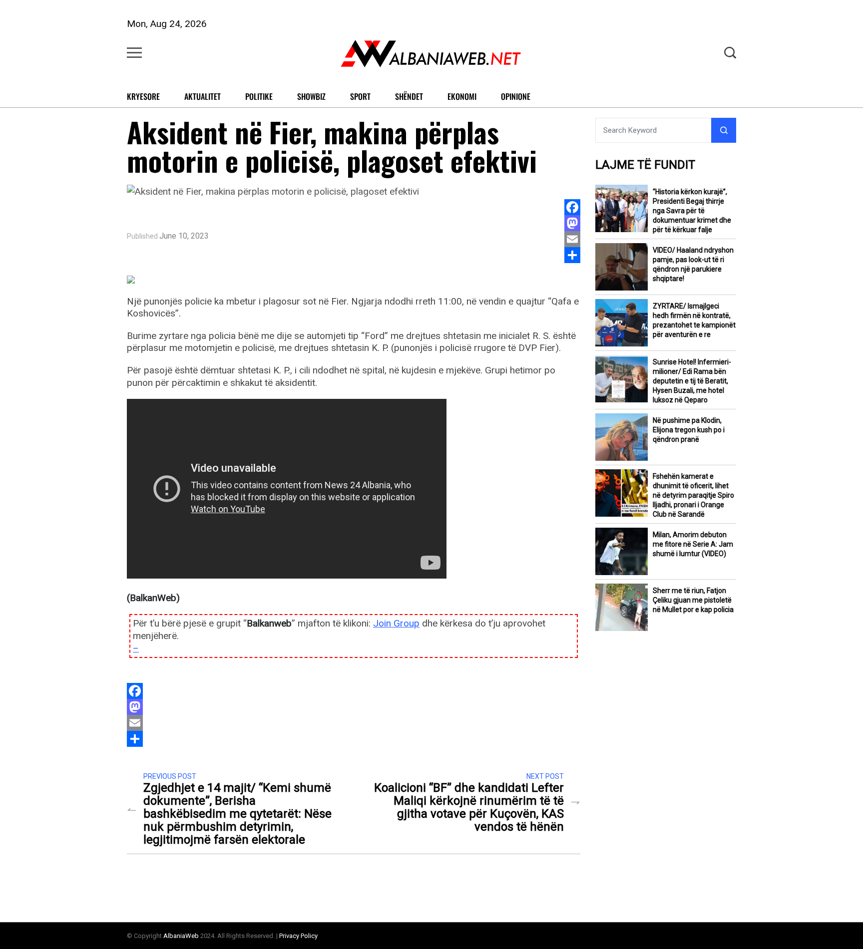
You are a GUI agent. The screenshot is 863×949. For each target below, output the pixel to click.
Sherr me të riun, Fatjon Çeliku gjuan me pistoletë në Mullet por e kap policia (693, 600)
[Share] (572, 255)
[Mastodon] (572, 223)
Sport (360, 96)
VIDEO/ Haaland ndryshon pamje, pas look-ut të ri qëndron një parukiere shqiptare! (693, 264)
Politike (259, 96)
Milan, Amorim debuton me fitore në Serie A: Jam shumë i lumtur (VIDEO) (693, 544)
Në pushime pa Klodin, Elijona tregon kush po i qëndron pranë (689, 429)
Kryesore (143, 96)
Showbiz (311, 96)
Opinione (515, 96)
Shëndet (409, 96)
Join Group (396, 623)
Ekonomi (461, 96)
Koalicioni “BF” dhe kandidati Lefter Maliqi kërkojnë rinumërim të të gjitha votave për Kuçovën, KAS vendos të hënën (469, 807)
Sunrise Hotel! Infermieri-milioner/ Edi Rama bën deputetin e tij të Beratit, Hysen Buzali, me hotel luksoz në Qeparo (692, 381)
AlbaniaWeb (181, 936)
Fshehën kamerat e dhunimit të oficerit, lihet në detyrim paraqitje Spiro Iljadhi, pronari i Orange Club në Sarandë (693, 495)
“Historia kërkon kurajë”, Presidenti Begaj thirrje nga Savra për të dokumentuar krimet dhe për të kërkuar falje (692, 211)
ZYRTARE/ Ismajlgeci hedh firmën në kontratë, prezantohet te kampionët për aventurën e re (694, 320)
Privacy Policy (298, 936)
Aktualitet (202, 96)
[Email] (572, 239)
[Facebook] (572, 207)
